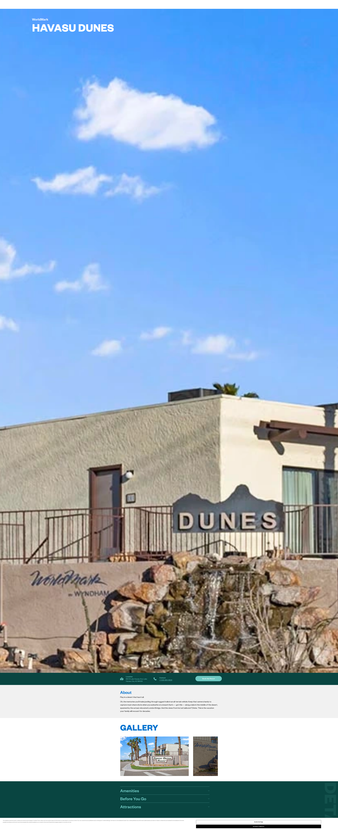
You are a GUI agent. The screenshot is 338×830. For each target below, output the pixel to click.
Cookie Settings (258, 822)
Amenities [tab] (129, 790)
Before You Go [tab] (133, 798)
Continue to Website (258, 826)
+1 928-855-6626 (165, 680)
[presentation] (123, 756)
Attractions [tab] (130, 806)
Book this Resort (208, 679)
